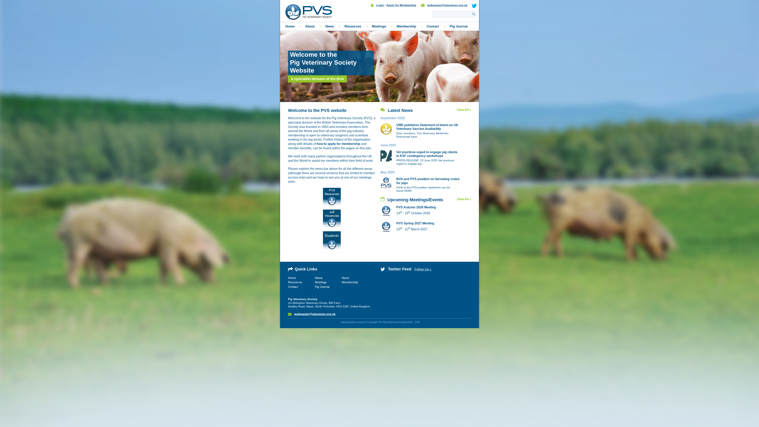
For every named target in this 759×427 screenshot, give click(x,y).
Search (473, 13)
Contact (433, 26)
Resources (353, 26)
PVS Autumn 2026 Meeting (416, 207)
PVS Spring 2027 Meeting (415, 223)
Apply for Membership (401, 5)
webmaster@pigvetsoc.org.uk (447, 5)
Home (290, 26)
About (310, 26)
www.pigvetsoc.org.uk (352, 322)
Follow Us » (422, 269)
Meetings (379, 26)
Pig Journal (459, 26)
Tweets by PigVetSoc (393, 278)
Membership (406, 26)
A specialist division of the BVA (317, 79)
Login (380, 5)
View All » (464, 109)
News (329, 26)
